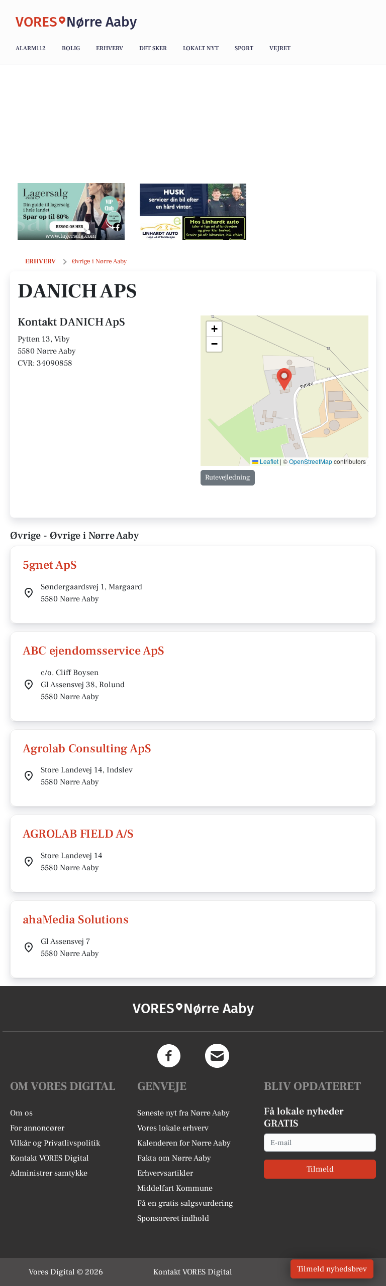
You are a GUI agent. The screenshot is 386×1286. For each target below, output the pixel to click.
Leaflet (268, 461)
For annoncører (37, 1128)
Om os (21, 1113)
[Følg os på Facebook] (169, 1056)
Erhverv (109, 48)
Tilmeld (320, 1169)
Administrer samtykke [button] (48, 1173)
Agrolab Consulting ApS (87, 748)
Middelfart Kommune (175, 1188)
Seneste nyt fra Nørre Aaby (183, 1113)
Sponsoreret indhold (173, 1218)
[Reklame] (71, 212)
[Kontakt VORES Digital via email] (217, 1056)
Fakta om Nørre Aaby (174, 1158)
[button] (284, 379)
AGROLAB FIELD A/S (78, 834)
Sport (244, 48)
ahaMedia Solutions (76, 919)
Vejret (280, 48)
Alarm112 (31, 48)
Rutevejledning (227, 477)
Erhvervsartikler (165, 1173)
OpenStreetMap (310, 461)
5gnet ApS (50, 565)
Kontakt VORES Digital (49, 1158)
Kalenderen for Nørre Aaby (184, 1143)
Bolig (71, 48)
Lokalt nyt (201, 48)
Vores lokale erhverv (173, 1128)
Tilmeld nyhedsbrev (332, 1269)
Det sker (153, 48)
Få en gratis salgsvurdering (185, 1203)
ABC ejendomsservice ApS (93, 651)
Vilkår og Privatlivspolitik (55, 1143)
